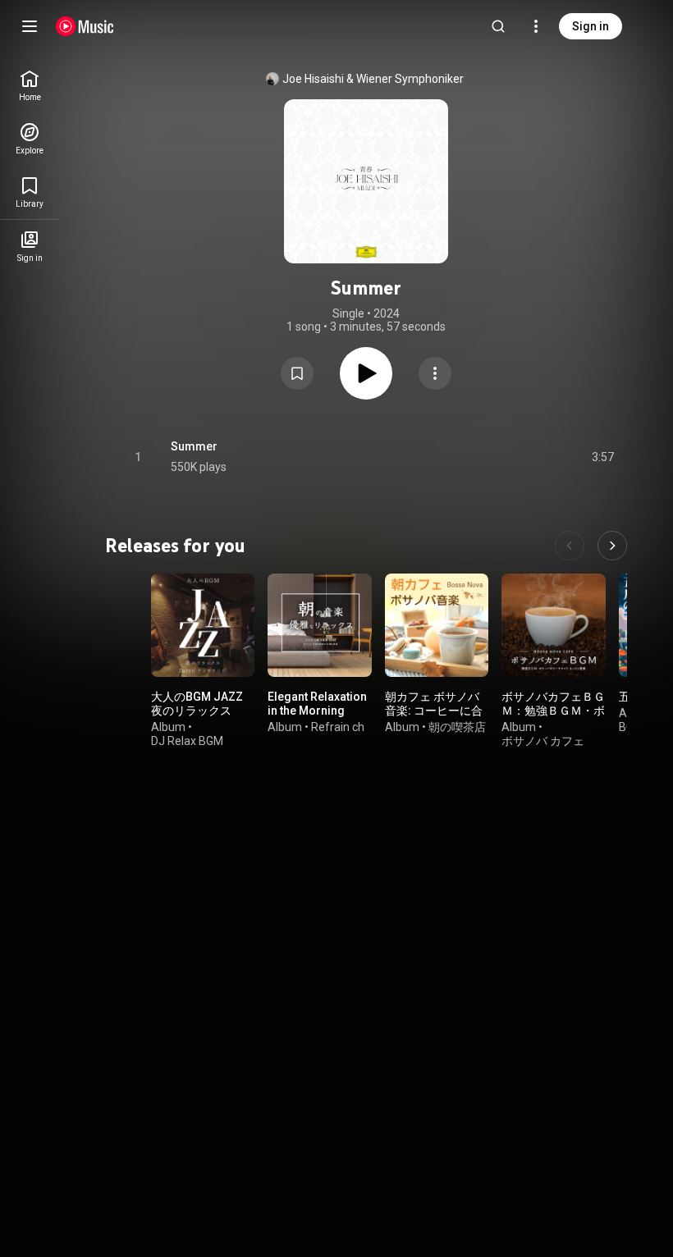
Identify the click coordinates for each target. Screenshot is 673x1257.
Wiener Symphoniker (410, 78)
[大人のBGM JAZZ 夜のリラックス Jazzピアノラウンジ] (202, 625)
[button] (297, 373)
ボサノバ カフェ (542, 740)
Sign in (590, 26)
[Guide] (29, 26)
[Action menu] (435, 373)
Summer (194, 446)
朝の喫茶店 (457, 727)
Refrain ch (337, 727)
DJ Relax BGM (187, 740)
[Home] (85, 26)
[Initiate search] (498, 26)
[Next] (612, 545)
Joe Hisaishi (313, 78)
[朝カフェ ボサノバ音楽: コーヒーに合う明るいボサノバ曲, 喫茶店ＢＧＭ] (436, 625)
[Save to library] (297, 373)
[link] (30, 85)
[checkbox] (602, 457)
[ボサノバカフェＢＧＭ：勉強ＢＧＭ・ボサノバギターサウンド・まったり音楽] (553, 625)
